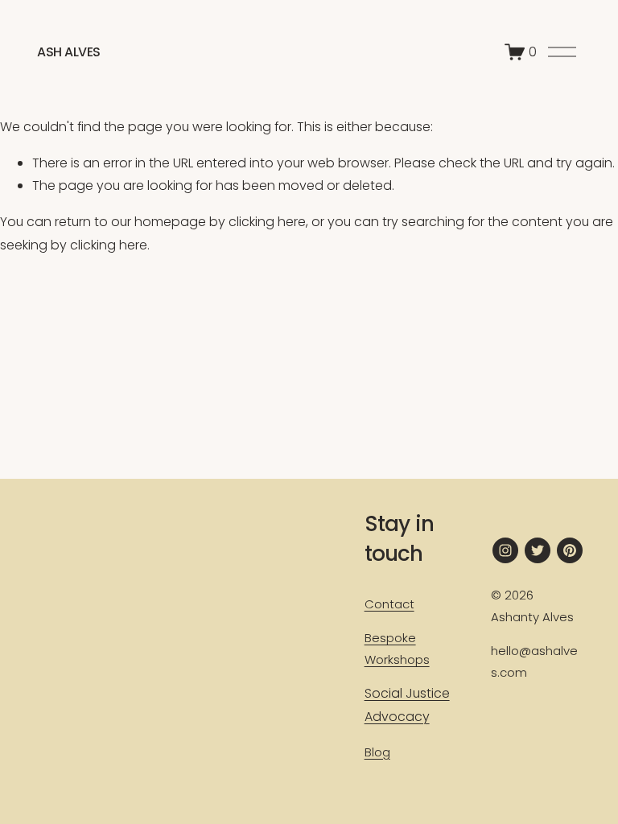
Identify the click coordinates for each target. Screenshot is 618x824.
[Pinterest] (570, 550)
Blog (377, 752)
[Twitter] (537, 550)
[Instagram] (505, 550)
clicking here (267, 221)
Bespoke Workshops (397, 648)
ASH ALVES (69, 52)
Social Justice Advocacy (407, 705)
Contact (389, 603)
